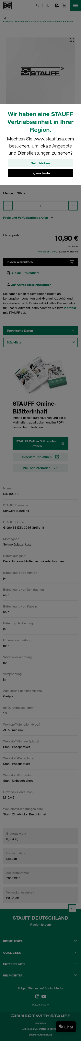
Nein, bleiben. (41, 163)
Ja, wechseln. (41, 173)
